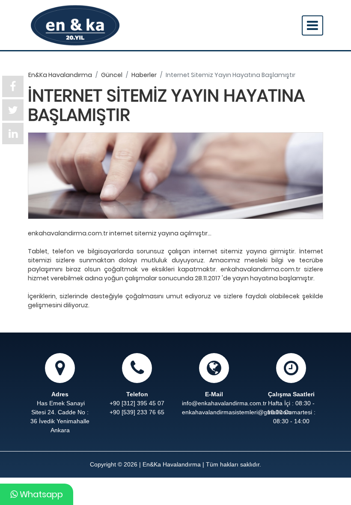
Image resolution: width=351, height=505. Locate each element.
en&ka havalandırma (60, 75)
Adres (59, 394)
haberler (144, 75)
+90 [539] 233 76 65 (137, 412)
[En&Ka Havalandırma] (75, 25)
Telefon (137, 394)
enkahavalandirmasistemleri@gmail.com (214, 412)
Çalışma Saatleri (291, 394)
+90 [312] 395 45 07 (137, 403)
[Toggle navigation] (312, 25)
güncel (111, 75)
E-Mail (214, 394)
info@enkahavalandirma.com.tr (224, 403)
